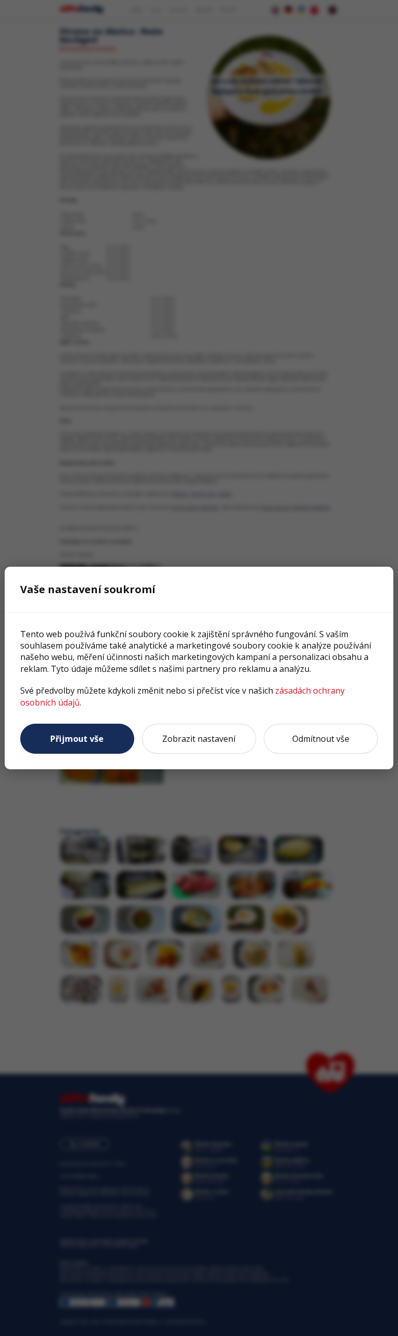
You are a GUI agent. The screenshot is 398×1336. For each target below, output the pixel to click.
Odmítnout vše (320, 738)
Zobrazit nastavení (198, 738)
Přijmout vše (77, 738)
